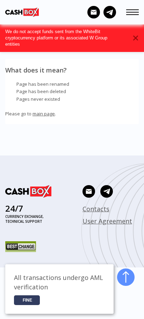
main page (44, 114)
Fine (27, 300)
